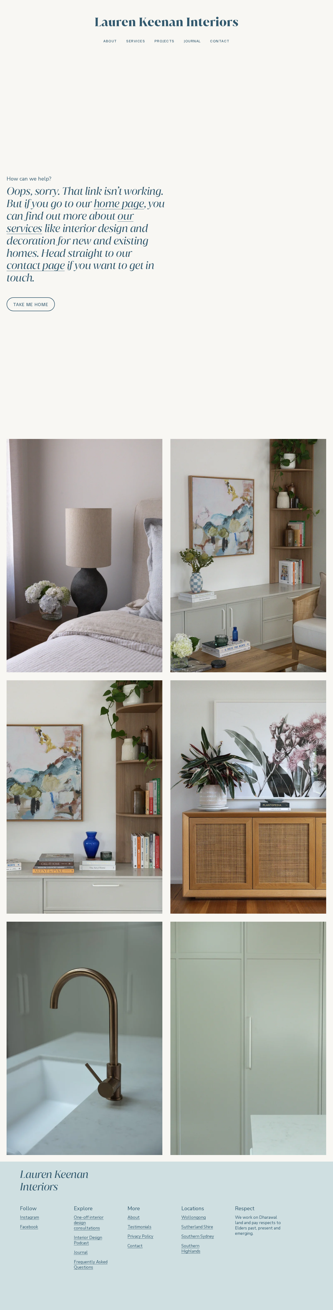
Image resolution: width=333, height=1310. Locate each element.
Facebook (29, 1227)
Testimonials (139, 1227)
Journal (192, 40)
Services (135, 40)
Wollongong (193, 1217)
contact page (36, 265)
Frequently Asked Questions (91, 1264)
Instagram (29, 1217)
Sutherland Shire (197, 1227)
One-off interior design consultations (89, 1223)
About (110, 40)
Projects (165, 40)
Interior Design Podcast (88, 1240)
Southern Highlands (190, 1248)
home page (119, 203)
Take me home (30, 304)
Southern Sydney (197, 1236)
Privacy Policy (140, 1236)
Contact (220, 40)
